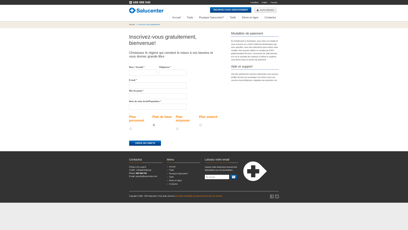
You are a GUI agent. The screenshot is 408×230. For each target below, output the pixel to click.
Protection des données (213, 196)
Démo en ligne (250, 17)
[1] (233, 177)
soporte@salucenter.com (146, 176)
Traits (190, 17)
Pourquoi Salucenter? (211, 17)
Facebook (272, 196)
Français (273, 2)
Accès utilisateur (267, 10)
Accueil (176, 17)
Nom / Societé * (136, 67)
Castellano (254, 2)
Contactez (270, 17)
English (264, 2)
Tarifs (233, 17)
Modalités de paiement (194, 196)
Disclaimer (180, 196)
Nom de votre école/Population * (145, 101)
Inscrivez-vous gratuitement (230, 10)
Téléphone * (165, 67)
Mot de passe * (136, 91)
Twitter (277, 196)
